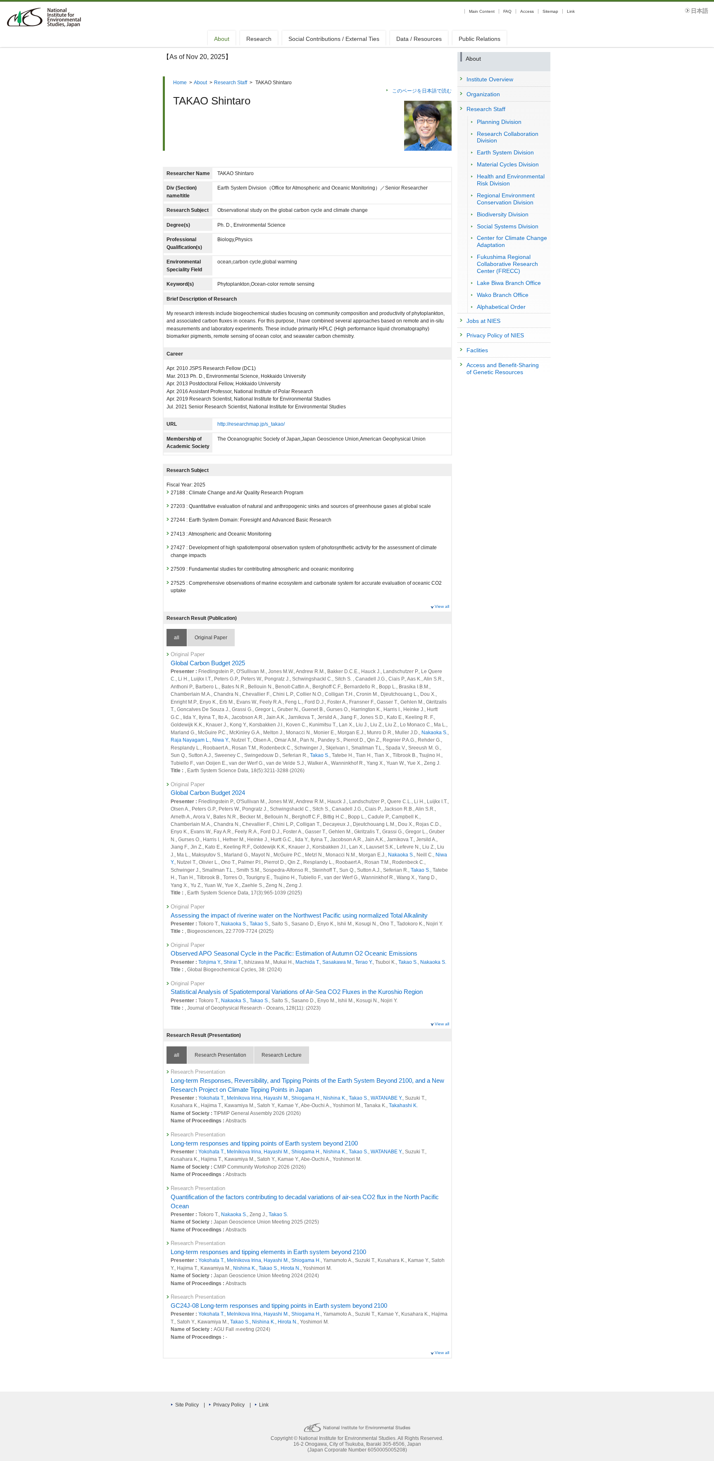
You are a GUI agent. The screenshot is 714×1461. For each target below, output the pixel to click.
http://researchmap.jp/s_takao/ (251, 424)
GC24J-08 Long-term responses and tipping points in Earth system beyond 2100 (279, 1305)
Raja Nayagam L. (190, 740)
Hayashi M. (276, 1098)
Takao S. (319, 755)
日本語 (699, 11)
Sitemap (550, 11)
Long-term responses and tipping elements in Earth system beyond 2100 (268, 1252)
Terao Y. (364, 962)
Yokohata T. (211, 1098)
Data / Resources (419, 39)
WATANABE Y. (386, 1098)
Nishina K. (334, 1098)
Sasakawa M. (337, 962)
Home (180, 82)
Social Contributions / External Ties (333, 39)
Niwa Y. (220, 740)
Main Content (482, 11)
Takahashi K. (403, 1105)
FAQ (507, 11)
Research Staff (230, 82)
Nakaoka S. (434, 732)
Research (258, 39)
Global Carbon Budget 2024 (208, 793)
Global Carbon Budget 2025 (208, 663)
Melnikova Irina (244, 1098)
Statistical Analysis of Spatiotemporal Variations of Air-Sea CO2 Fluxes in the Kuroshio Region (297, 992)
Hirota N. (290, 1268)
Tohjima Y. (209, 962)
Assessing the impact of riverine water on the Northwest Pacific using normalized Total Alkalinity (299, 915)
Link (571, 11)
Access (527, 11)
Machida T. (307, 962)
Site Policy (187, 1405)
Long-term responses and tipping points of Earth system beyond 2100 (264, 1143)
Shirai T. (233, 962)
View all (442, 606)
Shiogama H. (306, 1098)
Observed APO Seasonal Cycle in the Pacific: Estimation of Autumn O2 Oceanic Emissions (294, 953)
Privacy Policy (229, 1405)
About (221, 39)
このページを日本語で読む (422, 91)
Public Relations (479, 39)
